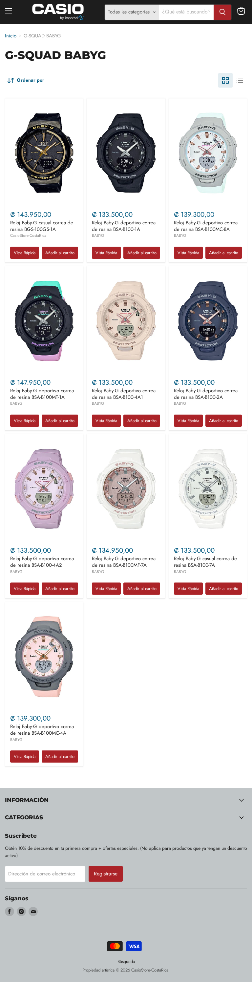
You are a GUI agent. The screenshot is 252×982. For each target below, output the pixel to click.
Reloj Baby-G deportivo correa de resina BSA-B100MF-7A (124, 562)
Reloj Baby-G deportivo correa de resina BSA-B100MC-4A (42, 730)
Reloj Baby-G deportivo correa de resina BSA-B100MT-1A (42, 394)
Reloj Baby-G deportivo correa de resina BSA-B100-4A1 (124, 394)
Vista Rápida (24, 253)
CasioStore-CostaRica (28, 235)
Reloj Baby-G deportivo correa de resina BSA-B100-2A (206, 394)
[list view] (240, 80)
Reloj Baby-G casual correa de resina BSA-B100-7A (205, 562)
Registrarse (105, 873)
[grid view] (225, 80)
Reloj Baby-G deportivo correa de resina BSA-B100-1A (124, 226)
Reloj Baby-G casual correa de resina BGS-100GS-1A (41, 226)
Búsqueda (126, 961)
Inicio (10, 36)
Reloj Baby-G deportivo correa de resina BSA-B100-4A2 (42, 562)
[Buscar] (222, 12)
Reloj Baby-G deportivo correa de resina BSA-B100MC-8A (206, 226)
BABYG (98, 235)
